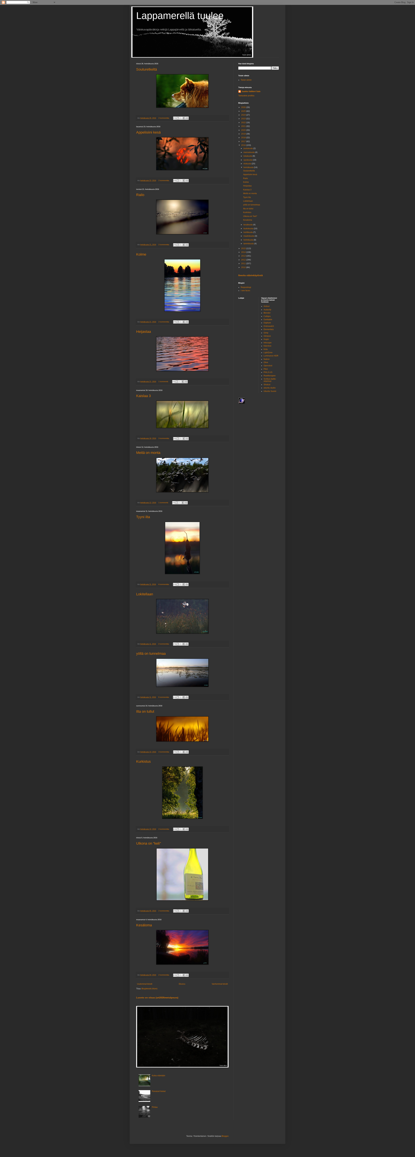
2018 (243, 137)
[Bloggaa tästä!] (177, 118)
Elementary (269, 329)
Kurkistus (143, 761)
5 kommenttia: (164, 697)
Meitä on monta (148, 453)
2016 (243, 145)
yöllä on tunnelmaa (151, 654)
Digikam (267, 323)
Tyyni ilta (143, 517)
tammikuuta (248, 243)
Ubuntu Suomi (270, 391)
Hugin (266, 339)
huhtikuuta (248, 232)
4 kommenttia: (164, 584)
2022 (243, 122)
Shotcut (267, 384)
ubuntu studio (270, 388)
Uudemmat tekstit (144, 984)
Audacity (267, 310)
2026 (243, 107)
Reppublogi (246, 287)
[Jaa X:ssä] (181, 118)
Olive (266, 362)
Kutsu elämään (158, 1075)
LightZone (268, 352)
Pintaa (155, 1107)
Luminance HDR (271, 356)
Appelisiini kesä (148, 132)
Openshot (268, 366)
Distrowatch (269, 326)
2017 (243, 141)
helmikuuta (248, 240)
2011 (243, 263)
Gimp (266, 333)
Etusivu (182, 984)
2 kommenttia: (164, 118)
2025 (243, 111)
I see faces (245, 290)
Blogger (225, 1136)
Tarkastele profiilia (246, 96)
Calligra (267, 316)
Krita (266, 349)
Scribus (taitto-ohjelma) (270, 380)
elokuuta (247, 164)
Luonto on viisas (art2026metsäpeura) (157, 997)
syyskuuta (248, 160)
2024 (243, 115)
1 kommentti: (163, 381)
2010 (243, 267)
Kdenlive (267, 346)
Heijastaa (143, 332)
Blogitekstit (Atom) (149, 989)
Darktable (268, 319)
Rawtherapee (270, 376)
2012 (243, 260)
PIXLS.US (268, 372)
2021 (243, 126)
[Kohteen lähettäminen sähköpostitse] (174, 118)
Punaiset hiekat (159, 1091)
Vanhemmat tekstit (220, 984)
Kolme (141, 254)
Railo (140, 195)
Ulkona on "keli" (148, 843)
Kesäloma (144, 925)
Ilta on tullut (145, 711)
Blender (267, 313)
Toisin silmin (246, 80)
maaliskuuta (249, 236)
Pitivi (266, 369)
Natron (267, 359)
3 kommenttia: (164, 438)
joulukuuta (248, 148)
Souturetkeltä (146, 69)
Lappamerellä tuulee (180, 15)
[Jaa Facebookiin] (184, 118)
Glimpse (267, 336)
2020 (243, 130)
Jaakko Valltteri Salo (251, 91)
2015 (243, 248)
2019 (243, 134)
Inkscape (268, 343)
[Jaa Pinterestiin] (187, 118)
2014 (243, 252)
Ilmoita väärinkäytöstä (250, 275)
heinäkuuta (248, 167)
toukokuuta (248, 228)
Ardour (267, 306)
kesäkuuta (248, 225)
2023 (243, 119)
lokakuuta (248, 156)
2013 (243, 256)
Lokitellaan (144, 594)
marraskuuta (249, 152)
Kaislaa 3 (143, 396)
